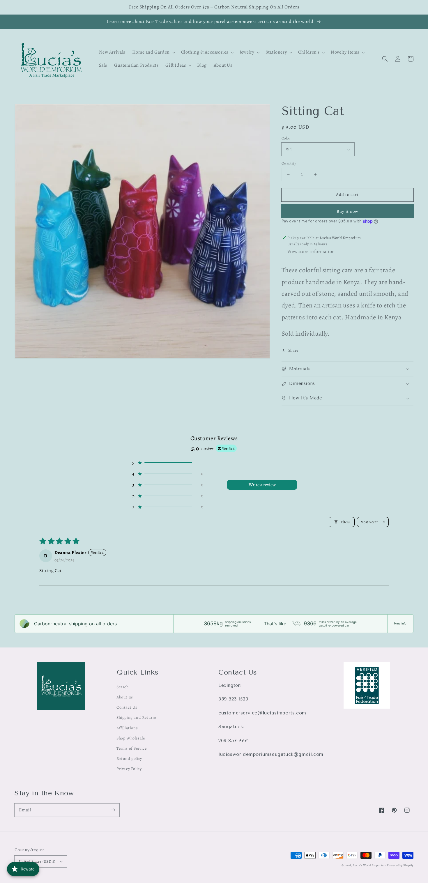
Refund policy (129, 758)
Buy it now (347, 211)
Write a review (262, 485)
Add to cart (347, 194)
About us (124, 697)
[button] (385, 58)
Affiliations (127, 728)
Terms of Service (131, 748)
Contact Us (126, 707)
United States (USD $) (37, 861)
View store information (311, 251)
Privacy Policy (129, 768)
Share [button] (293, 350)
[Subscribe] (113, 810)
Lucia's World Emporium (369, 865)
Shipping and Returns (136, 717)
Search (122, 687)
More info (400, 623)
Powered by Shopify (400, 865)
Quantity (289, 163)
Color (286, 138)
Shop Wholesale (130, 738)
